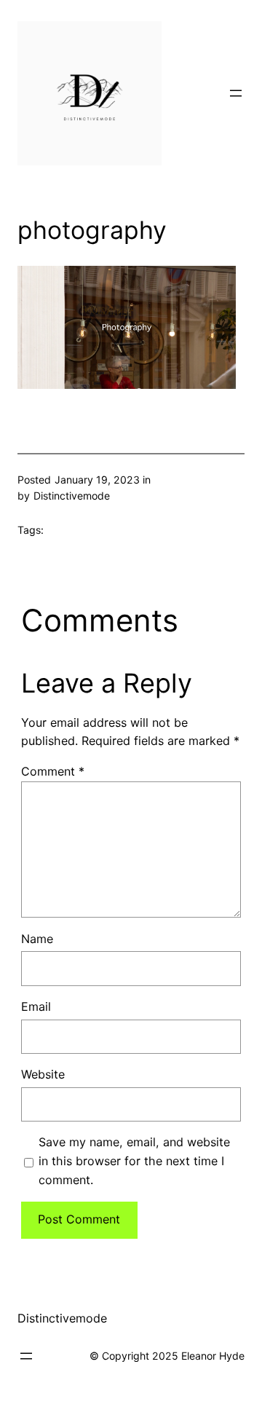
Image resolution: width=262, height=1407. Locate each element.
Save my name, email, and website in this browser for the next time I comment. (134, 1161)
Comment (52, 771)
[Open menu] (236, 93)
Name (37, 938)
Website (43, 1074)
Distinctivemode (62, 1318)
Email (36, 1006)
